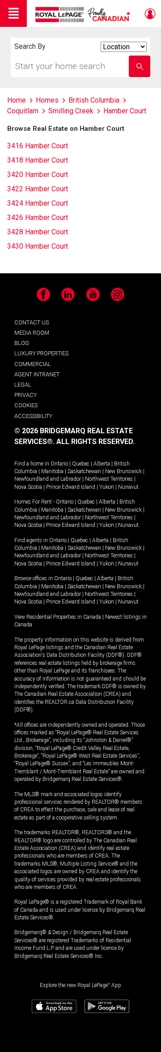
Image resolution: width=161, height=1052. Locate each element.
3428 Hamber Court (37, 232)
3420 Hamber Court (37, 174)
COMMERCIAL (32, 364)
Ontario (59, 464)
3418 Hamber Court (37, 160)
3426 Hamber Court (37, 217)
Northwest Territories (109, 479)
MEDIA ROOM (31, 332)
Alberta (101, 464)
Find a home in (31, 464)
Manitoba (52, 471)
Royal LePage (84, 14)
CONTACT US (31, 322)
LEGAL (22, 384)
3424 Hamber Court (37, 203)
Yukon (106, 487)
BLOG (21, 343)
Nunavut (128, 487)
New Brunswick (123, 471)
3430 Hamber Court (37, 246)
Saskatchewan (84, 471)
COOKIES (26, 405)
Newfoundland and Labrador (47, 479)
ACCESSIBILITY (33, 416)
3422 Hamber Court (37, 189)
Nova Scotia (28, 487)
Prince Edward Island (70, 487)
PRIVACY (25, 395)
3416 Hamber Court (37, 146)
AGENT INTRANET (36, 374)
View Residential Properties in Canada (57, 617)
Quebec (80, 464)
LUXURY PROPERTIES (41, 353)
